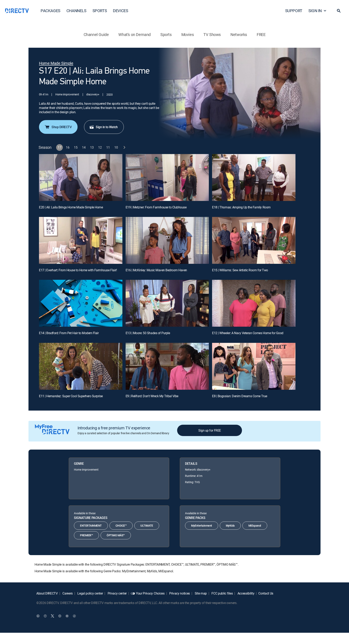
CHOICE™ (121, 525)
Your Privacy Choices (150, 593)
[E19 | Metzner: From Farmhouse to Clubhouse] (167, 177)
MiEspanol (254, 525)
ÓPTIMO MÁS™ (116, 535)
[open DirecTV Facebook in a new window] (45, 615)
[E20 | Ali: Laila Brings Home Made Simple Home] (80, 177)
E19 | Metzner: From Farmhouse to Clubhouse (156, 207)
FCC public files (222, 593)
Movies (187, 34)
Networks (238, 34)
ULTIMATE (146, 525)
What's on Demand (134, 34)
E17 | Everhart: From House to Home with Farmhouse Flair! (78, 270)
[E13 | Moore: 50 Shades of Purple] (167, 303)
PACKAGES (50, 10)
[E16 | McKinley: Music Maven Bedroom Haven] (167, 240)
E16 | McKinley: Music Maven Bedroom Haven (156, 270)
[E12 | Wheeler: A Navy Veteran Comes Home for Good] (253, 303)
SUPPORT (293, 10)
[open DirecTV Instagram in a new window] (59, 615)
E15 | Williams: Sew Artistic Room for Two (240, 270)
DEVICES (120, 10)
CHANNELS (76, 10)
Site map (200, 593)
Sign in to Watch (107, 127)
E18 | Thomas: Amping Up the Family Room (241, 207)
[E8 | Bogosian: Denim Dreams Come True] (253, 366)
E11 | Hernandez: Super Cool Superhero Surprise (71, 396)
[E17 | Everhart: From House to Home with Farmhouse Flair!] (80, 240)
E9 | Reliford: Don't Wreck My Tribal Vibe (152, 396)
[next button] (124, 147)
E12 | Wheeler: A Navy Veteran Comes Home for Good (247, 333)
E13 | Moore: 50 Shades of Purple (148, 333)
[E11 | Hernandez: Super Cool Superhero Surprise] (80, 366)
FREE (261, 34)
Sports (166, 34)
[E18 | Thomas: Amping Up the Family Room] (253, 177)
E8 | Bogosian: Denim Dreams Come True (239, 396)
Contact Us (265, 593)
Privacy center (117, 593)
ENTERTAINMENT (91, 525)
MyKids (230, 525)
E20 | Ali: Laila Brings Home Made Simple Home (71, 207)
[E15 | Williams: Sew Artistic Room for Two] (253, 240)
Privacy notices (179, 593)
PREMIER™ (86, 535)
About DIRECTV (47, 593)
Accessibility (245, 593)
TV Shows (212, 34)
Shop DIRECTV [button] (61, 127)
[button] (338, 10)
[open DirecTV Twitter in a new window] (52, 615)
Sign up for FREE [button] (209, 430)
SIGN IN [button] (315, 10)
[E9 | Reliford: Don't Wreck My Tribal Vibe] (167, 366)
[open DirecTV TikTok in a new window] (74, 615)
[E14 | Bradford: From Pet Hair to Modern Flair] (80, 303)
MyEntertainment (201, 525)
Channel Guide (96, 34)
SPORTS (100, 10)
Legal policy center (90, 593)
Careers (67, 593)
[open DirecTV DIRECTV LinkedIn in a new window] (38, 615)
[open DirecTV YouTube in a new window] (67, 615)
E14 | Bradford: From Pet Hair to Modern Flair (69, 333)
